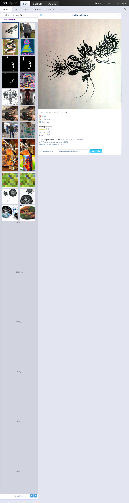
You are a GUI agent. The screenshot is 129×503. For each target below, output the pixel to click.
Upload (52, 3)
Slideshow (19, 496)
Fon (25, 3)
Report (44, 116)
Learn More (120, 3)
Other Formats (47, 119)
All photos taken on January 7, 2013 (52, 144)
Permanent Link (46, 151)
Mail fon (63, 9)
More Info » (80, 139)
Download (45, 122)
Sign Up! (37, 3)
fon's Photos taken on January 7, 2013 (53, 142)
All (15, 9)
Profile (38, 9)
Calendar (26, 9)
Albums (6, 9)
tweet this (95, 151)
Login (41, 132)
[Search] (124, 9)
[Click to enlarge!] (79, 64)
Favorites (50, 9)
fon (65, 112)
